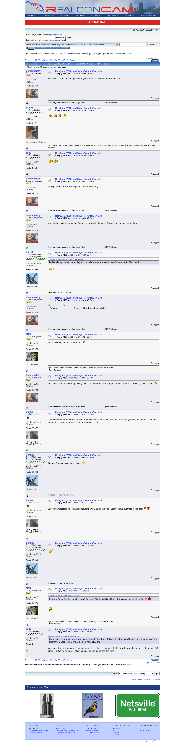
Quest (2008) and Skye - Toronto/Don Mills (111, 54)
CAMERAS (48, 15)
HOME (31, 15)
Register (64, 48)
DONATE (129, 15)
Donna (29, 412)
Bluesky (116, 732)
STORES (95, 15)
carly (28, 153)
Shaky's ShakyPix (35, 732)
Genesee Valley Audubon (38, 730)
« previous (148, 58)
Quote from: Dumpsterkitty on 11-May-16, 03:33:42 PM (65, 259)
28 (39, 60)
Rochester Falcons (53, 54)
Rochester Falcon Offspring (77, 54)
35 (59, 60)
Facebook (116, 729)
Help (37, 48)
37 (64, 60)
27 (36, 60)
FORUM (64, 15)
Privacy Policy (145, 730)
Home (31, 48)
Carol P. (30, 252)
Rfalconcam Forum (33, 54)
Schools (59, 734)
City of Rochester (92, 729)
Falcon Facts (60, 729)
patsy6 (29, 108)
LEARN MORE (148, 15)
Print (156, 60)
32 (51, 60)
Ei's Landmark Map (93, 732)
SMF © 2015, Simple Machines (151, 679)
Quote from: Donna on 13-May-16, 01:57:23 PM (63, 636)
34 (56, 60)
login (50, 35)
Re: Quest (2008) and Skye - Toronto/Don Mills (78, 71)
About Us (143, 729)
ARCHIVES (112, 15)
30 (44, 60)
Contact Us (117, 734)
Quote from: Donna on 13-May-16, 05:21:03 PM (63, 595)
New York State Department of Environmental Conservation (67, 731)
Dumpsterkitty (33, 71)
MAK (28, 334)
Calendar (50, 48)
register (58, 35)
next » (156, 58)
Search (43, 48)
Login (58, 48)
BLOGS (80, 15)
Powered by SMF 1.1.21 (135, 679)
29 (41, 60)
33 (53, 60)
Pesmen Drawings (92, 730)
